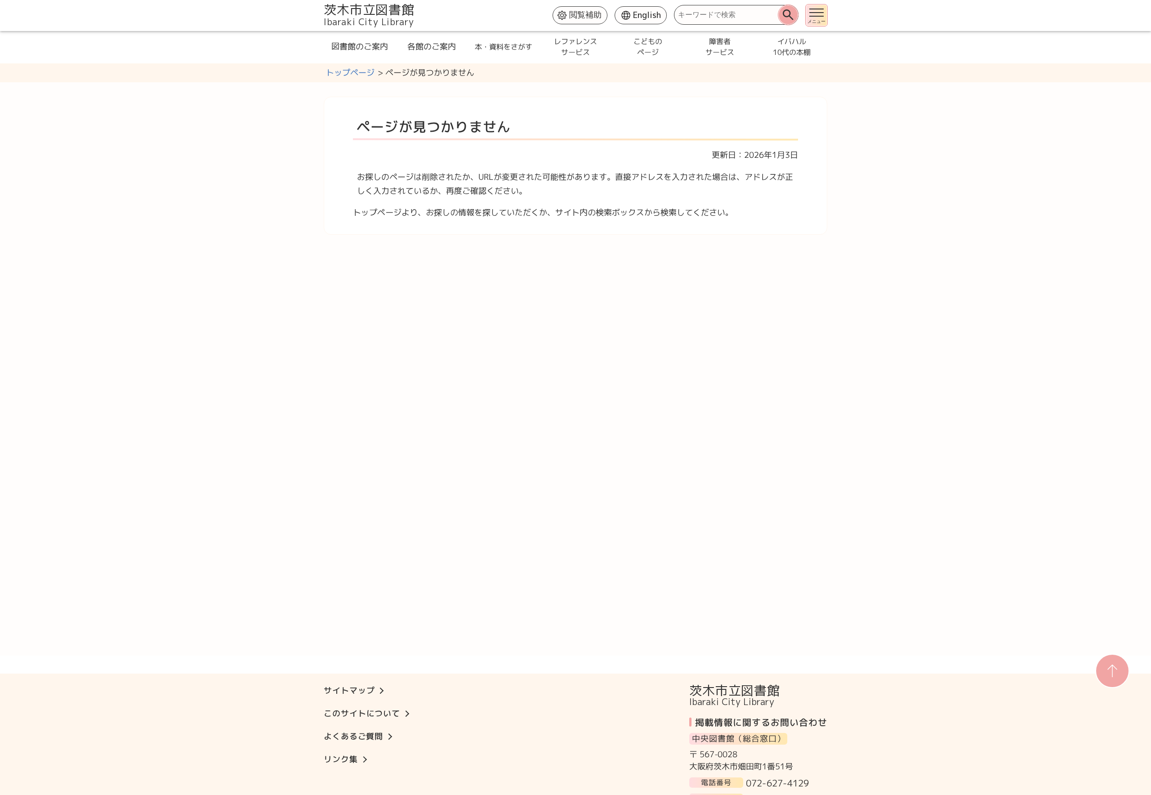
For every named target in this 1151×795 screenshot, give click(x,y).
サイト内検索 (325, 4)
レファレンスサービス (575, 46)
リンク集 (341, 759)
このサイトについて (362, 713)
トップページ (350, 72)
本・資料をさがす (503, 47)
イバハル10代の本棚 (791, 46)
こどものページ (647, 46)
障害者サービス (719, 46)
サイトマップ (349, 690)
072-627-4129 (777, 782)
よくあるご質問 (353, 736)
